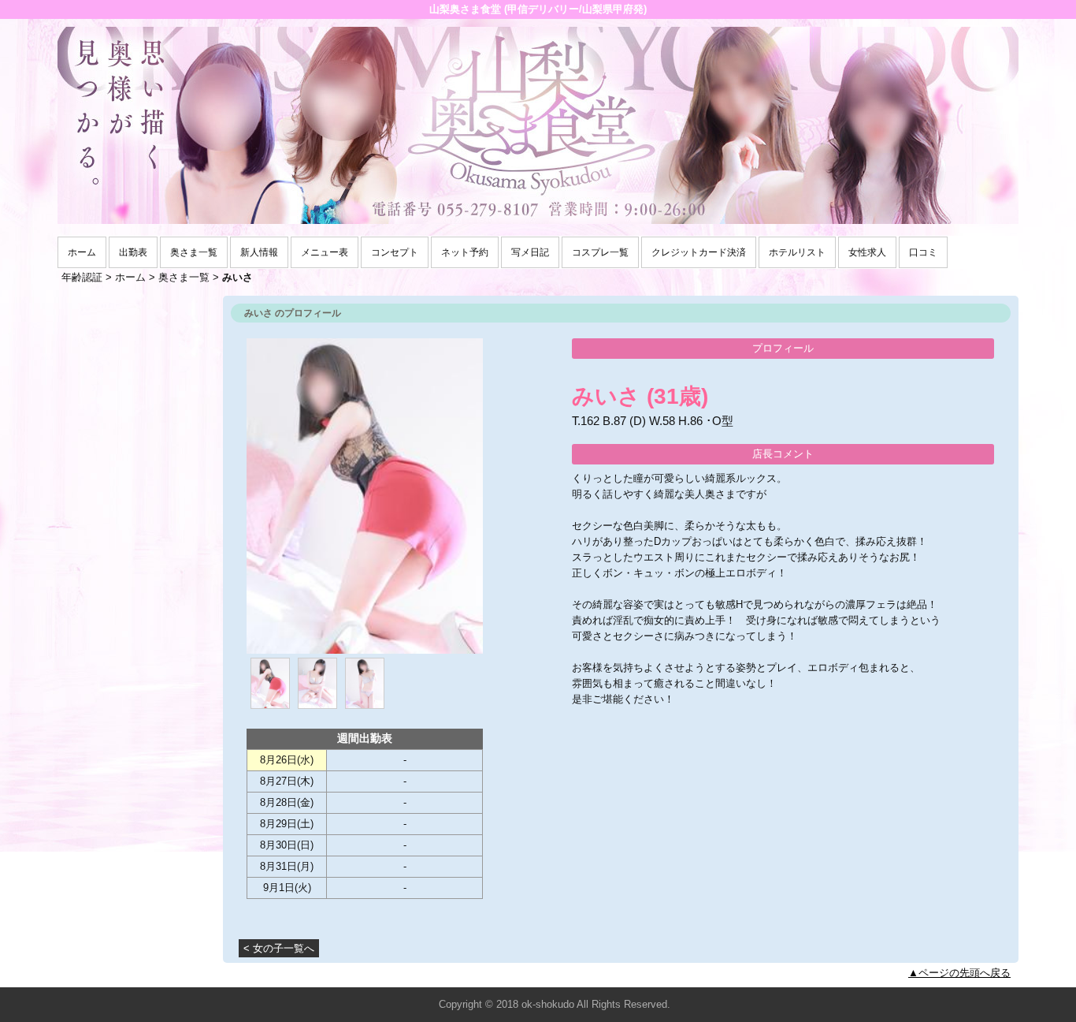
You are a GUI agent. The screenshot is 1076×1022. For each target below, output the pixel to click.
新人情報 (259, 252)
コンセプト (394, 252)
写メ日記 (530, 252)
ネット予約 (464, 252)
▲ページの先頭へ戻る (959, 973)
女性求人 (867, 252)
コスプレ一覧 (600, 252)
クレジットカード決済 (698, 252)
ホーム (82, 252)
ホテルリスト (797, 252)
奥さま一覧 (193, 252)
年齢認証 (81, 277)
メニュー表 (324, 252)
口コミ (923, 252)
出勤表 (133, 252)
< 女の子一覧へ (278, 948)
